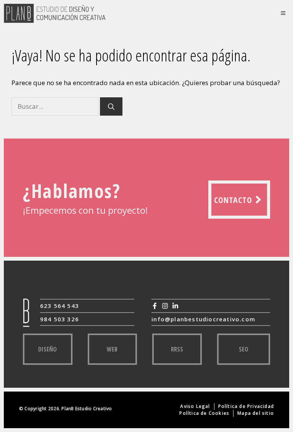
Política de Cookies (204, 413)
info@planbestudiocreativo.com (203, 319)
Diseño (47, 349)
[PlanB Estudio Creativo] (54, 13)
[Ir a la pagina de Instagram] (165, 306)
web (112, 349)
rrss (177, 349)
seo (243, 349)
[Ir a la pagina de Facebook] (154, 306)
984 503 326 (59, 319)
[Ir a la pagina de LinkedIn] (175, 306)
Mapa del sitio (255, 413)
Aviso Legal (195, 406)
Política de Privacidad (246, 406)
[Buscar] (111, 106)
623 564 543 (59, 305)
